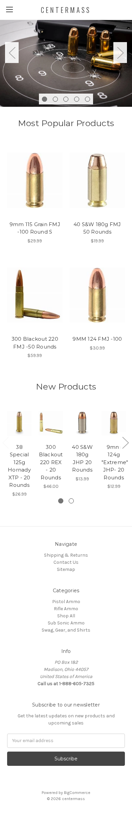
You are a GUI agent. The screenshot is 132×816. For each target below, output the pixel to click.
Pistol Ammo (66, 601)
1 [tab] (44, 99)
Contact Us (66, 562)
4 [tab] (76, 99)
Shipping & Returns (66, 555)
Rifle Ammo (66, 609)
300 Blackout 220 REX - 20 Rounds (51, 462)
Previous (12, 52)
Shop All (66, 616)
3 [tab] (65, 99)
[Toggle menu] (9, 9)
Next (120, 52)
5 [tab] (87, 99)
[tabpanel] (66, 63)
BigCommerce (77, 792)
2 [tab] (55, 99)
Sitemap (66, 569)
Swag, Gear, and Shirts (66, 630)
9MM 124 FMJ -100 (97, 339)
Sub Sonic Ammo (66, 623)
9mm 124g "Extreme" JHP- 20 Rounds (115, 462)
